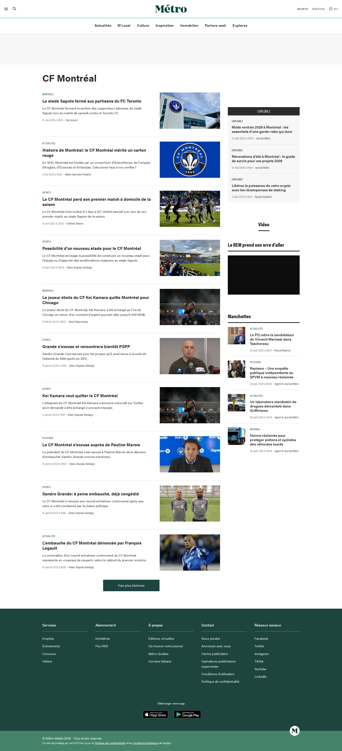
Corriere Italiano (159, 661)
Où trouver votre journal (165, 646)
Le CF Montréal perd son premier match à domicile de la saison (96, 201)
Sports (46, 192)
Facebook (261, 638)
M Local (124, 25)
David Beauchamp (78, 322)
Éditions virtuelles (161, 638)
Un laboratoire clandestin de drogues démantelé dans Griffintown (273, 406)
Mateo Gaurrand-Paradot (78, 174)
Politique (47, 437)
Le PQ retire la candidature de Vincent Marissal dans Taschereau (272, 339)
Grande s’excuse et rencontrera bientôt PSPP (86, 346)
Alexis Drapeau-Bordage (79, 267)
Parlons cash (215, 25)
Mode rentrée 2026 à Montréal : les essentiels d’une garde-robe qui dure (262, 129)
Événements (51, 646)
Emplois (48, 638)
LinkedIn (261, 676)
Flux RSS (101, 646)
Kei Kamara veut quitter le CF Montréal (80, 395)
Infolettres (102, 638)
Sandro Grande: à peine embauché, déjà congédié (90, 494)
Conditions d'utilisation (146, 743)
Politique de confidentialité (220, 681)
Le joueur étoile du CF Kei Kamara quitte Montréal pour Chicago (95, 299)
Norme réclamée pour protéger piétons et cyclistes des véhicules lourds (273, 439)
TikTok (259, 661)
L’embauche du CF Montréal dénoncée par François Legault (92, 545)
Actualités (103, 25)
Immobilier (189, 25)
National (255, 429)
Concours (49, 653)
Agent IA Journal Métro (286, 384)
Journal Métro (263, 138)
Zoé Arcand (72, 120)
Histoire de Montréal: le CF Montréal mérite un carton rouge (94, 152)
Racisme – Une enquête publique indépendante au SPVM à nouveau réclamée (272, 372)
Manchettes (239, 316)
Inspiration (165, 25)
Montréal (48, 94)
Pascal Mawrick (282, 350)
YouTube (260, 669)
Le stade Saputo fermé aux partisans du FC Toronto (91, 101)
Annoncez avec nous (216, 646)
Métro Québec (158, 653)
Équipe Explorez (263, 197)
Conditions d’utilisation (218, 674)
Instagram (262, 653)
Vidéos (47, 661)
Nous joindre (210, 638)
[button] (5, 9)
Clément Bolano (74, 223)
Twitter (259, 646)
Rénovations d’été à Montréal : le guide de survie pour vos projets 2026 (263, 158)
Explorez (240, 25)
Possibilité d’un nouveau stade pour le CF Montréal (91, 248)
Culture (143, 25)
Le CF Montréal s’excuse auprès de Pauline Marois (91, 444)
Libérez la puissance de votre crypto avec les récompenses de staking (261, 187)
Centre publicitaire (214, 653)
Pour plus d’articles (131, 585)
